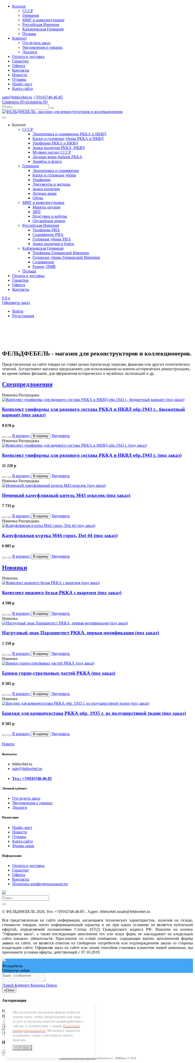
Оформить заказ (16, 302)
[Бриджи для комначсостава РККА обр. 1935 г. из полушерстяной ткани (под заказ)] (75, 703)
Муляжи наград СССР (51, 152)
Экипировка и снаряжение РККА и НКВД (69, 134)
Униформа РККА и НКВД (55, 143)
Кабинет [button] (19, 38)
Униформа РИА (46, 230)
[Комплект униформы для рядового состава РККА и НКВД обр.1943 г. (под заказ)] (74, 445)
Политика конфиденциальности (40, 884)
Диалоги (29, 52)
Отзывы (19, 79)
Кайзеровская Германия (42, 29)
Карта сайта (22, 88)
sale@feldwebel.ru (17, 97)
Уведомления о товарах (42, 47)
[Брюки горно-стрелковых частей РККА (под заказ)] (48, 663)
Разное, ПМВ (44, 266)
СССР (27, 11)
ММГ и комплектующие (43, 20)
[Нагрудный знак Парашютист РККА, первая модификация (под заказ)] (65, 623)
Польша (29, 33)
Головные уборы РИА (51, 239)
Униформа (41, 180)
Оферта (18, 65)
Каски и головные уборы (54, 175)
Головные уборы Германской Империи (66, 257)
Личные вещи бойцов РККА (57, 157)
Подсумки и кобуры (49, 216)
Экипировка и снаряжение (55, 170)
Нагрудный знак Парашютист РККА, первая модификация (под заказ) (80, 632)
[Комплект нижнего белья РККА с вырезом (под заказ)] (51, 583)
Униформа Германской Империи (60, 253)
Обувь (37, 198)
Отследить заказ (36, 43)
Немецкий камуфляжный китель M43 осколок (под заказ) (66, 495)
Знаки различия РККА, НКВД (58, 148)
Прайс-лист (22, 84)
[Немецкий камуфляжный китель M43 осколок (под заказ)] (54, 485)
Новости (19, 75)
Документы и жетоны (51, 184)
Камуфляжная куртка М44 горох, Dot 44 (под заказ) (60, 535)
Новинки (14, 567)
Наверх (8, 744)
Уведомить (60, 435)
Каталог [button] (19, 6)
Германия (30, 15)
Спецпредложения (27, 384)
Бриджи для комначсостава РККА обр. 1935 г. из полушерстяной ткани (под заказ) (94, 713)
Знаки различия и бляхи (53, 243)
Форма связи (23, 846)
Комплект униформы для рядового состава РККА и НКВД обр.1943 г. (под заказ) (92, 455)
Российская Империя (40, 24)
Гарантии (20, 61)
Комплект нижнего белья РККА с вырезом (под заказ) (61, 592)
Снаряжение (43, 262)
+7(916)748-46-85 (48, 97)
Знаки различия (46, 189)
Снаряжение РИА (47, 234)
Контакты (20, 70)
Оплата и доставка (28, 56)
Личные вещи (44, 193)
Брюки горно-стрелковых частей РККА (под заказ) (58, 673)
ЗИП (36, 212)
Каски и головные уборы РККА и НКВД (68, 138)
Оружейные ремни (48, 221)
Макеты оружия (46, 207)
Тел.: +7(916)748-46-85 (32, 778)
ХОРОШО (22, 1048)
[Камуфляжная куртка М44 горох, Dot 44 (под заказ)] (48, 525)
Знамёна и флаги (47, 161)
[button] (4, 437)
